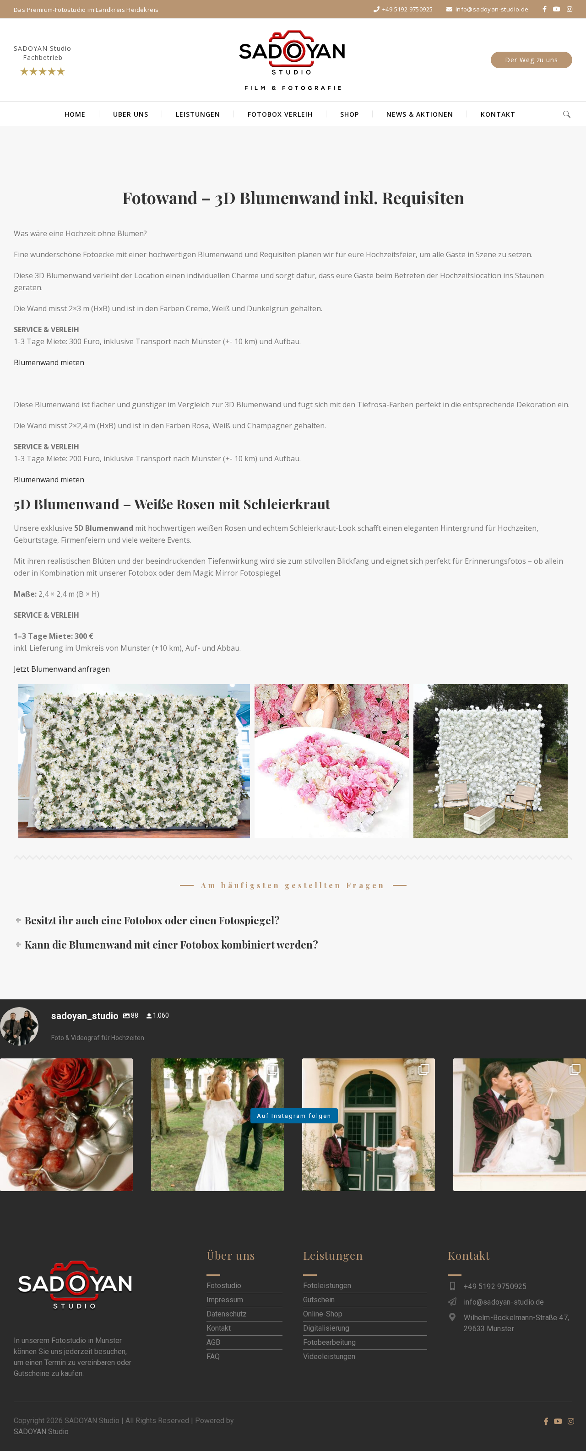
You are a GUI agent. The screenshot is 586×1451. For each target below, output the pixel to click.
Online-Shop (322, 1314)
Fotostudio (223, 1285)
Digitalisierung (326, 1328)
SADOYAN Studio (41, 1431)
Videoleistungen (329, 1356)
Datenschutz (226, 1314)
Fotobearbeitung (329, 1342)
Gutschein (319, 1299)
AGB (213, 1342)
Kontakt (218, 1328)
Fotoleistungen (327, 1285)
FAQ (213, 1356)
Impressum (224, 1299)
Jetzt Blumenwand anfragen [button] (62, 669)
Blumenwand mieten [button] (49, 362)
